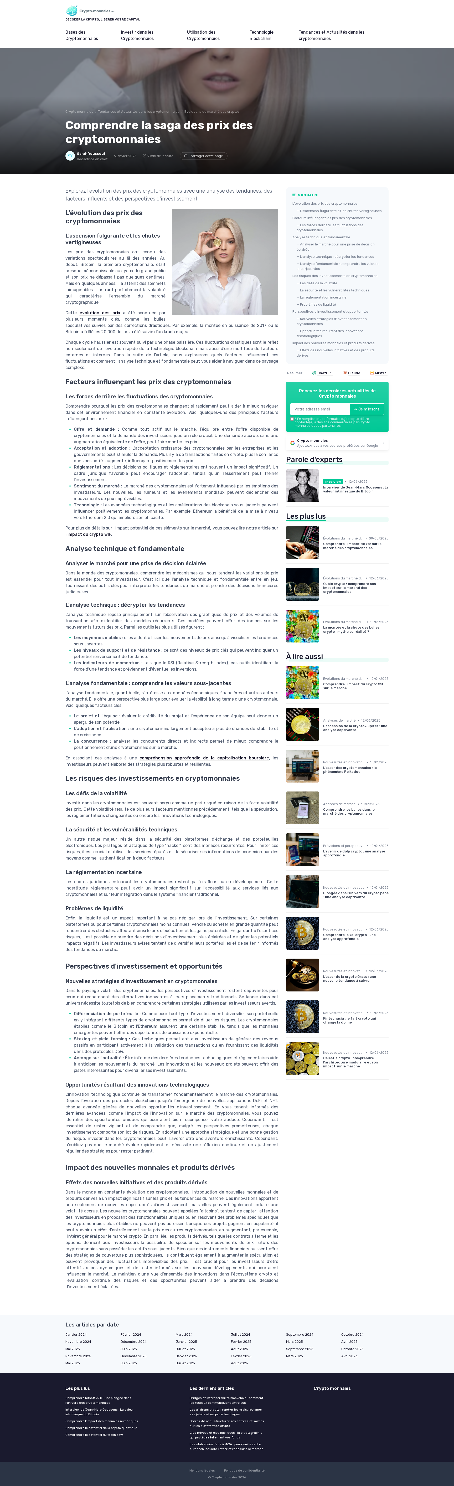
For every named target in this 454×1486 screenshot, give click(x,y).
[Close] (322, 728)
